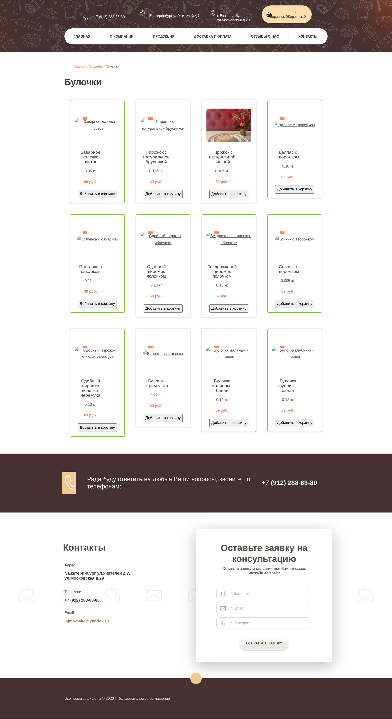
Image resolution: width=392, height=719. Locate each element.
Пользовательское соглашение (144, 698)
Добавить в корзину (97, 194)
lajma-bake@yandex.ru (86, 621)
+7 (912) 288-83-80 (109, 17)
